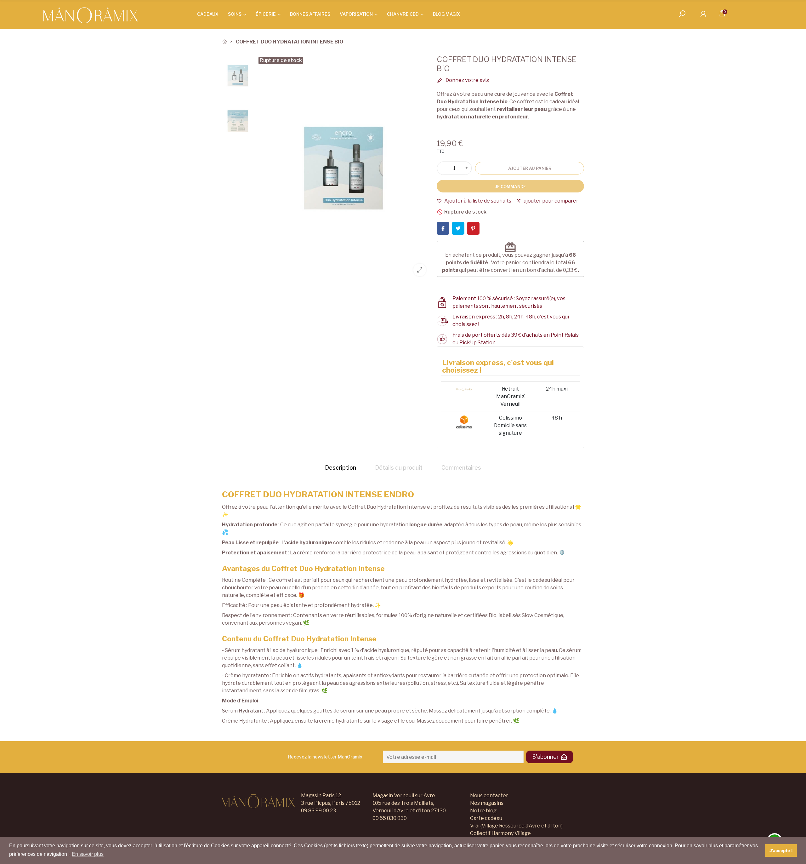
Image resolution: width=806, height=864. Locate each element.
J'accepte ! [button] (781, 850)
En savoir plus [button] (88, 854)
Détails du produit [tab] (399, 467)
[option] (344, 168)
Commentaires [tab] (461, 467)
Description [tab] (340, 467)
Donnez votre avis (467, 80)
